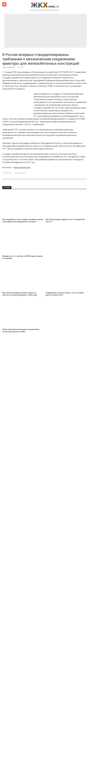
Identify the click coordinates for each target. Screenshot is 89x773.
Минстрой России (22, 167)
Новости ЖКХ (20, 173)
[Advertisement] (45, 31)
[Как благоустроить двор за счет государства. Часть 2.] (66, 204)
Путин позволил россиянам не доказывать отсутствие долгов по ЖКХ (20, 330)
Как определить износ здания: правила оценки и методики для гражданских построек (22, 220)
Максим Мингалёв (8, 67)
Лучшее (6, 187)
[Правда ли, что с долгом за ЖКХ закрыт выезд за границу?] (22, 241)
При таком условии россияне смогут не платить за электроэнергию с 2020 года (19, 294)
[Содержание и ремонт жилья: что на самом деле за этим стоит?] (66, 278)
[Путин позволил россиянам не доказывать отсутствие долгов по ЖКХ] (22, 314)
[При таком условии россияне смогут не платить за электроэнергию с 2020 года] (22, 278)
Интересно (7, 173)
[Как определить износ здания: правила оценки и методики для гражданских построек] (22, 204)
